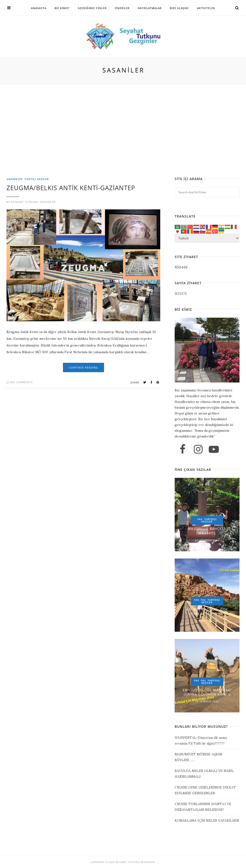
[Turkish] (215, 231)
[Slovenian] (203, 231)
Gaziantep (14, 179)
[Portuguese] (184, 231)
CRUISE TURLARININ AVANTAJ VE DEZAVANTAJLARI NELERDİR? (203, 807)
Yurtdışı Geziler (209, 520)
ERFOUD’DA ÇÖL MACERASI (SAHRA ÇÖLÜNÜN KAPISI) (207, 692)
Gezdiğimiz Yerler (92, 8)
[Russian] (196, 231)
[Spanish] (209, 231)
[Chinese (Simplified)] (190, 226)
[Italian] (234, 226)
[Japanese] (178, 231)
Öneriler (122, 8)
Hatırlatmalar (150, 8)
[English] (203, 226)
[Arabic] (178, 226)
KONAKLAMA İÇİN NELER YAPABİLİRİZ (207, 820)
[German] (215, 226)
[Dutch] (196, 226)
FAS (200, 519)
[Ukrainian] (221, 231)
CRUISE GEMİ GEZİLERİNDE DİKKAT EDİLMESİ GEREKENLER (205, 790)
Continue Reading (83, 367)
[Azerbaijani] (184, 226)
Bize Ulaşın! (179, 8)
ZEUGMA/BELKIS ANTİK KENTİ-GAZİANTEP (70, 187)
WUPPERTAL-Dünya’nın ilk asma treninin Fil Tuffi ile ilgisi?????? (201, 740)
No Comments (21, 382)
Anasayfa (38, 8)
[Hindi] (221, 226)
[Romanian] (190, 231)
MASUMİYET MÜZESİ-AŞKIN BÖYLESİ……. (198, 757)
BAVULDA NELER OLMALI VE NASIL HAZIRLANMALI (204, 774)
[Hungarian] (228, 226)
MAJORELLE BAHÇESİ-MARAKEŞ (207, 530)
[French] (209, 226)
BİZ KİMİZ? (62, 8)
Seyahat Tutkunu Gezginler (33, 202)
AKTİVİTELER (206, 8)
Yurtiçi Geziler (37, 179)
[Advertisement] (124, 141)
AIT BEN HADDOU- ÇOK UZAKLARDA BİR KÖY (207, 611)
